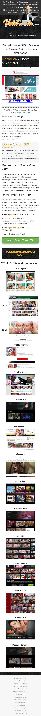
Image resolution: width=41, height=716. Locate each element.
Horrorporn (6, 262)
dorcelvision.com (7, 147)
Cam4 (5, 305)
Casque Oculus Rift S (23, 112)
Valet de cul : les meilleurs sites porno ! (20, 681)
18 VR (5, 330)
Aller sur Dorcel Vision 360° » (10, 139)
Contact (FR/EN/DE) (20, 713)
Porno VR (9, 59)
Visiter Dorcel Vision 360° (20, 240)
